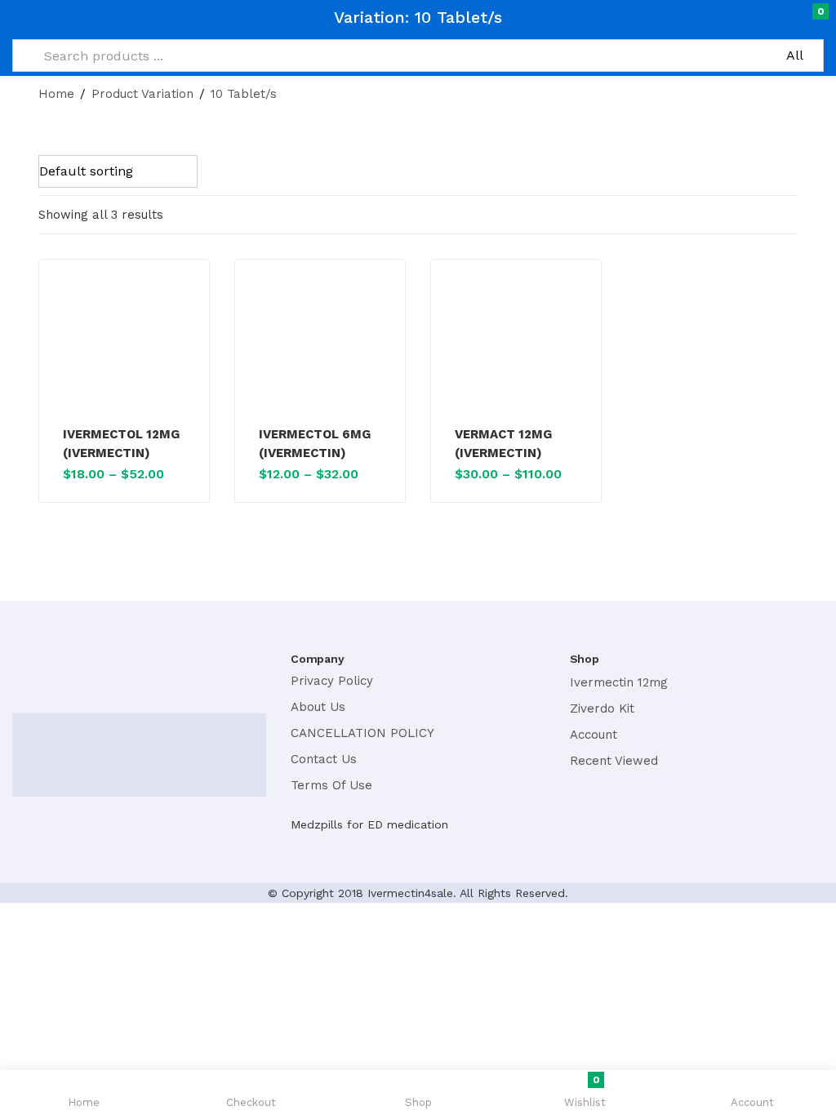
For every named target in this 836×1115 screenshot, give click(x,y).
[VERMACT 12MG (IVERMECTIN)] (516, 345)
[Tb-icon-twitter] (60, 676)
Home (56, 94)
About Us (318, 707)
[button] (789, 18)
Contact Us (324, 759)
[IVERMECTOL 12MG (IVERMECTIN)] (124, 345)
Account (593, 734)
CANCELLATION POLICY (362, 733)
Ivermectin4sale (410, 893)
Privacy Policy (332, 680)
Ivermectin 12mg (619, 682)
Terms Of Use (331, 785)
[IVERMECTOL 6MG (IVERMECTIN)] (320, 345)
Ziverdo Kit (602, 708)
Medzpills (317, 824)
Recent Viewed (614, 760)
